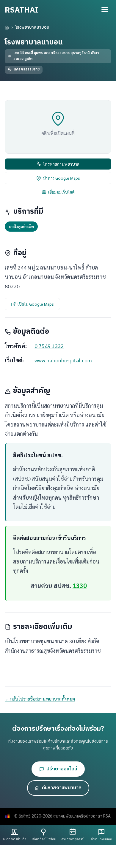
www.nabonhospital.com (63, 360)
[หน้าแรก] (7, 27)
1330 (80, 585)
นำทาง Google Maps (61, 178)
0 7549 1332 (49, 345)
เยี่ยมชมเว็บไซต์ (61, 192)
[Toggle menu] (104, 9)
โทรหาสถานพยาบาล (61, 164)
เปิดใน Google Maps (36, 304)
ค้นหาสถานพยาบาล (61, 788)
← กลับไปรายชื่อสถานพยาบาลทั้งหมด (40, 699)
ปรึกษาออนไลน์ (61, 769)
